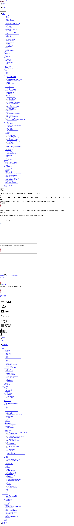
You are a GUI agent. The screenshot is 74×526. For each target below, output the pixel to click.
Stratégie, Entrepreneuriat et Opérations (10, 497)
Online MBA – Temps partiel (9, 126)
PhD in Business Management (9, 159)
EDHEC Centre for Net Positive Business (11, 510)
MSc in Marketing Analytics (11, 108)
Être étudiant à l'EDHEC (8, 365)
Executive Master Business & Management (13, 139)
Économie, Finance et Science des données (11, 163)
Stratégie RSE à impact (10, 143)
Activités (8, 43)
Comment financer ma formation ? (11, 153)
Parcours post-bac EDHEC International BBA (11, 76)
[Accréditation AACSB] (5, 313)
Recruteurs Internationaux (10, 35)
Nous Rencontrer (7, 86)
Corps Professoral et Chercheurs (8, 166)
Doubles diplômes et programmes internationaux (12, 362)
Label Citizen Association (8, 390)
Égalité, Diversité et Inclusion (8, 58)
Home (3, 13)
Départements (5, 161)
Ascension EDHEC (10, 62)
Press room (3, 523)
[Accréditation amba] (6, 303)
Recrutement (3, 343)
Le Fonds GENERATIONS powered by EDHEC (12, 24)
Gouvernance (7, 17)
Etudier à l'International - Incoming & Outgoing (11, 68)
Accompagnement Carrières (7, 53)
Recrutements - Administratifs (9, 50)
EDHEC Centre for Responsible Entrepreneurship (12, 175)
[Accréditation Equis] (3, 308)
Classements (9, 462)
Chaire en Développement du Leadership (11, 179)
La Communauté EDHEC (7, 30)
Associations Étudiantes (7, 54)
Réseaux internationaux (8, 28)
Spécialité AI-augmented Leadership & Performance (14, 125)
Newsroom (3, 3)
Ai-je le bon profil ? (10, 154)
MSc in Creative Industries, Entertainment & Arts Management (15, 101)
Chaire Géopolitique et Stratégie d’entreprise (11, 184)
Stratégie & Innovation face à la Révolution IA (13, 141)
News (6, 422)
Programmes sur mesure (8, 155)
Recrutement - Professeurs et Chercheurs (10, 385)
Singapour (6, 73)
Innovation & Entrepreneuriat (9, 115)
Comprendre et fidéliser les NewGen (10, 42)
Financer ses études (6, 399)
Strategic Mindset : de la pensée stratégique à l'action (14, 146)
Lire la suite (2, 277)
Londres (6, 72)
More (3, 340)
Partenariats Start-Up (10, 372)
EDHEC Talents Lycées (10, 395)
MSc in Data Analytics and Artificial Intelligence (13, 113)
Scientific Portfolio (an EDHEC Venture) (11, 177)
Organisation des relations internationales (11, 29)
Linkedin (3, 338)
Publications (8, 44)
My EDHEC (4, 7)
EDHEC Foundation (6, 48)
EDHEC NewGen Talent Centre (9, 176)
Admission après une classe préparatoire (10, 89)
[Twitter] (37, 206)
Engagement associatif (8, 56)
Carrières (6, 85)
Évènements (7, 121)
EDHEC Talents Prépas (10, 61)
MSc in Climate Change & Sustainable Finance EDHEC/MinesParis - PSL (17, 432)
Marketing (6, 165)
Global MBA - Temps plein (11, 135)
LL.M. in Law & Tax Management (12, 107)
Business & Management (8, 435)
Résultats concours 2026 (10, 92)
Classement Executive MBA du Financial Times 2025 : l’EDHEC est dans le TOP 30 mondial (13, 285)
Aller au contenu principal (3, 0)
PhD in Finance (7, 158)
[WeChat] (37, 208)
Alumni (3, 6)
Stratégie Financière (10, 477)
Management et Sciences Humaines (10, 164)
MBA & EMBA (6, 122)
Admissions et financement (9, 81)
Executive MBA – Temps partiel (11, 136)
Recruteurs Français (10, 369)
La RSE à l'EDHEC (8, 18)
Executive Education (6, 468)
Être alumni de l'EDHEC (8, 366)
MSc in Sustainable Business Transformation (13, 106)
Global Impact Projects (8, 27)
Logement (5, 65)
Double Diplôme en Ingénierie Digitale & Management (14, 79)
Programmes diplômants (8, 138)
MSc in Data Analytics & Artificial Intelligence (13, 102)
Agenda (6, 429)
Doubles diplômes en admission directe (10, 118)
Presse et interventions (10, 379)
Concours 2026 (7, 91)
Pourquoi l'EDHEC (10, 128)
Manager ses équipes (10, 148)
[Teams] (37, 252)
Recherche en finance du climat (8, 185)
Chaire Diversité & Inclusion (9, 180)
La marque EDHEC (8, 19)
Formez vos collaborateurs (9, 375)
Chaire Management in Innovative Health (11, 182)
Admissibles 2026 (9, 93)
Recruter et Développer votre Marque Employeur (12, 34)
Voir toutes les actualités (3, 294)
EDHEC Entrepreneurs (8, 356)
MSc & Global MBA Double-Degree (12, 120)
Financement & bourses (10, 419)
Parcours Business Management (11, 77)
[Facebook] (37, 205)
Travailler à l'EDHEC (7, 49)
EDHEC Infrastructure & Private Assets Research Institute (13, 173)
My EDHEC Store (4, 522)
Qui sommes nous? (6, 349)
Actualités (6, 47)
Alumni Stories (7, 132)
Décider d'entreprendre (10, 149)
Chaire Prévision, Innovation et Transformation (11, 183)
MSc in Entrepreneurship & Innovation (12, 103)
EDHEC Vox (5, 520)
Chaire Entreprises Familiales (9, 514)
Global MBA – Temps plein (9, 123)
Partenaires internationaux (8, 26)
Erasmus (6, 67)
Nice (6, 71)
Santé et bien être (6, 392)
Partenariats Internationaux (10, 38)
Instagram (3, 337)
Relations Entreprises (6, 33)
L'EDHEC (3, 14)
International (5, 359)
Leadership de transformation (11, 144)
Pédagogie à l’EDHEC (8, 169)
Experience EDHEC (8, 150)
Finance (6, 96)
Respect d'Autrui (7, 64)
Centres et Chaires (6, 504)
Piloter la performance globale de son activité (13, 480)
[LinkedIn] (37, 207)
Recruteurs (3, 4)
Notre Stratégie (7, 352)
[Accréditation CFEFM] (3, 322)
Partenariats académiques (8, 402)
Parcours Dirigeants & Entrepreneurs (12, 140)
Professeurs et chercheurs (8, 500)
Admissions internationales (10, 83)
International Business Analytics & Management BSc (14, 415)
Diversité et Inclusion (8, 59)
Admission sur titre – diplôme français (10, 90)
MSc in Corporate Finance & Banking (12, 98)
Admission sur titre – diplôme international (11, 425)
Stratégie (6, 25)
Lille (6, 70)
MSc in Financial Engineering (11, 99)
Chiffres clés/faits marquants (9, 15)
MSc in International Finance (11, 100)
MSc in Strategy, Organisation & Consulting (13, 105)
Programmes (7, 22)
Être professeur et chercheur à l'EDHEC (10, 32)
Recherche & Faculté (5, 494)
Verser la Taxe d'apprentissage (9, 40)
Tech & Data (7, 112)
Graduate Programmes (10, 46)
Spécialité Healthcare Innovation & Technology (13, 124)
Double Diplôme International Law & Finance (13, 80)
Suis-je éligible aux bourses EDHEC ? (12, 130)
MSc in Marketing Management (11, 104)
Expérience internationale (7, 66)
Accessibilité (3, 346)
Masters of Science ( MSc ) (7, 95)
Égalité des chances (8, 60)
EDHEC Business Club (10, 37)
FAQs (8, 465)
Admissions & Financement (9, 129)
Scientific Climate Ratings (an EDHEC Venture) (12, 178)
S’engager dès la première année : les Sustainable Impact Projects (9, 275)
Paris (6, 405)
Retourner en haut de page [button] (3, 295)
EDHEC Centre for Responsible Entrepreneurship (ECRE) (13, 23)
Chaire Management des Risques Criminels (11, 181)
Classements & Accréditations (9, 20)
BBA (4, 75)
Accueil (3, 348)
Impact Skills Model (10, 45)
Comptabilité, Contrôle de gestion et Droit (11, 162)
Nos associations (7, 55)
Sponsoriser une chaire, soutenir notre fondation (11, 41)
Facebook (3, 336)
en (2, 9)
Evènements (7, 133)
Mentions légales (4, 344)
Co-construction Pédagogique (11, 39)
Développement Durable (8, 110)
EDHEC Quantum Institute (9, 507)
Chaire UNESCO (7, 517)
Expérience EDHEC (8, 127)
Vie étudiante (5, 52)
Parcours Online (9, 78)
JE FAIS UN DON (3, 296)
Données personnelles (5, 345)
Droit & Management (8, 117)
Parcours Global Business (10, 412)
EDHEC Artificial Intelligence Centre (10, 174)
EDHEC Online (6, 160)
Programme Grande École (7, 88)
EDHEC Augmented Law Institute (10, 171)
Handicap (6, 63)
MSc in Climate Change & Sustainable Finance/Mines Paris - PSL (16, 119)
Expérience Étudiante (5, 51)
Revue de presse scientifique (9, 168)
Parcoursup (8, 82)
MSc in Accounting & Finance (11, 97)
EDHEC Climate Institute (8, 172)
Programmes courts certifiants (9, 474)
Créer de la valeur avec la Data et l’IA (12, 142)
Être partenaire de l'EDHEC (9, 36)
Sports (4, 57)
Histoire (6, 16)
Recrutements (7, 170)
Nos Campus (5, 69)
